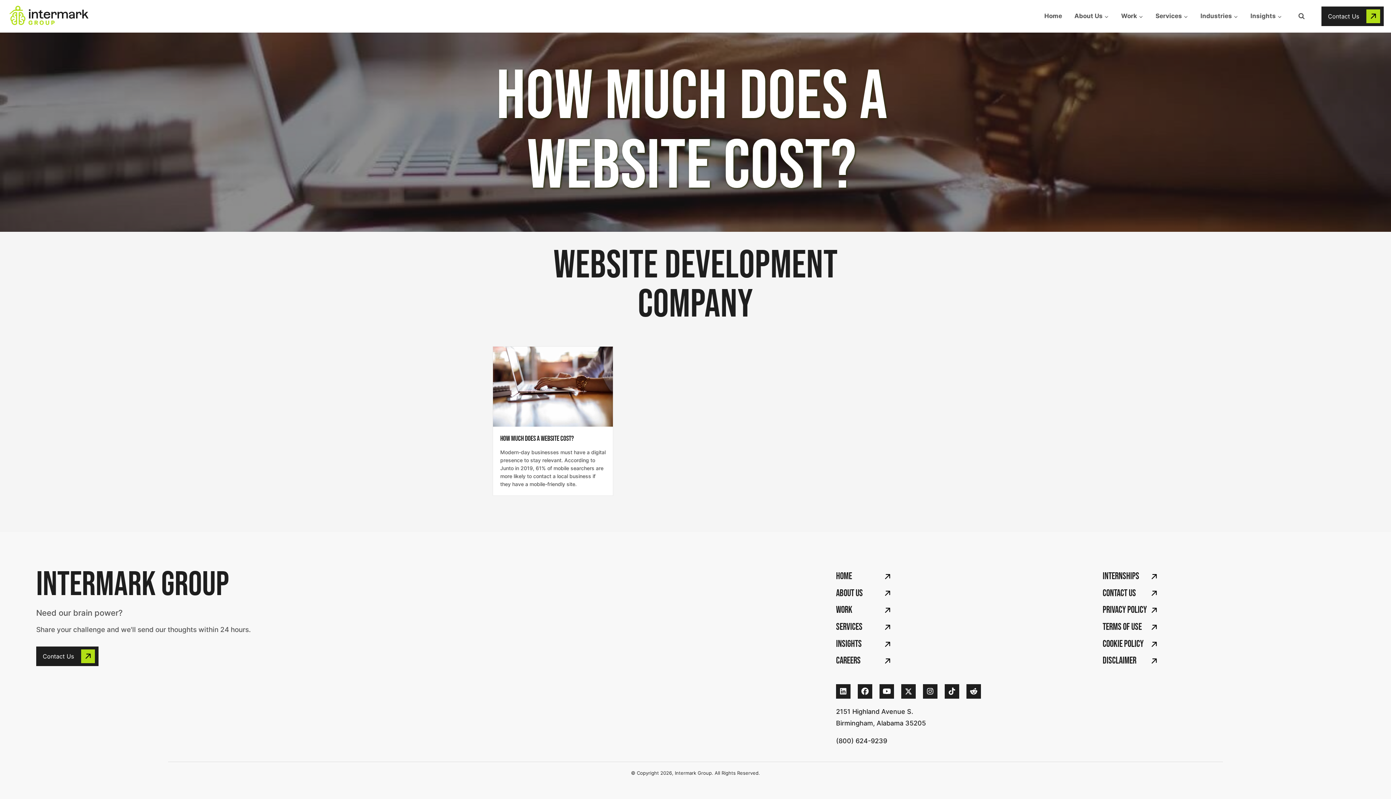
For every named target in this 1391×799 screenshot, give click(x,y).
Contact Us (1119, 593)
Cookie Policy (1123, 644)
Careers (848, 660)
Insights (849, 644)
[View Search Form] (1301, 16)
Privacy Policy (1125, 610)
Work (844, 610)
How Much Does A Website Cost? (537, 438)
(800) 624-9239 (861, 741)
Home (1053, 16)
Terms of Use (1122, 627)
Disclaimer (1119, 660)
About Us (849, 593)
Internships (1121, 576)
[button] (1352, 16)
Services (849, 627)
